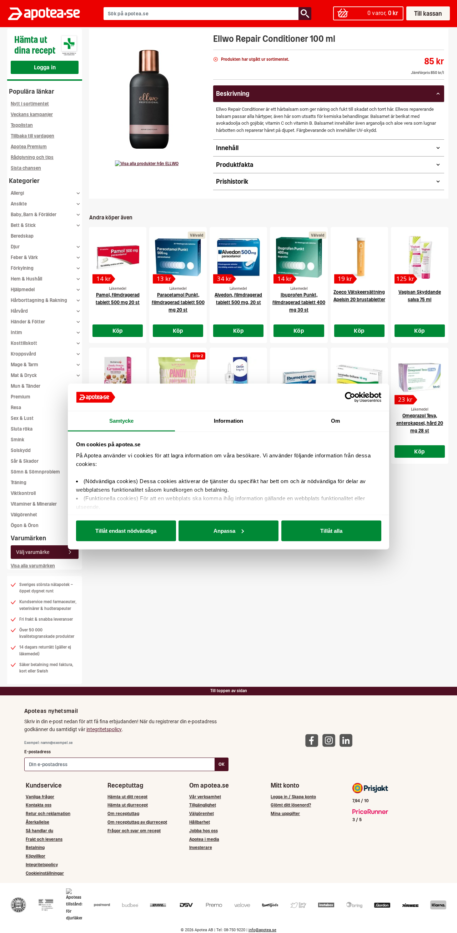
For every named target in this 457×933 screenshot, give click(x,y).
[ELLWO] (147, 163)
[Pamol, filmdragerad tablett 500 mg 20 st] (117, 257)
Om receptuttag (123, 813)
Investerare (200, 847)
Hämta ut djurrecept (127, 805)
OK (222, 764)
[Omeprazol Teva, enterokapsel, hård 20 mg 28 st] (419, 378)
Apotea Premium (29, 147)
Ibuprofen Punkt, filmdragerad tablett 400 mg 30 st (298, 302)
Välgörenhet (24, 515)
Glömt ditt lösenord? (291, 805)
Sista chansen (26, 168)
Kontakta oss (38, 805)
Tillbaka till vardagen (32, 136)
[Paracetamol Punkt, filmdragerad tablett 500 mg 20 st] (178, 257)
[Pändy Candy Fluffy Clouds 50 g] (178, 378)
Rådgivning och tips (32, 157)
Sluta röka (21, 429)
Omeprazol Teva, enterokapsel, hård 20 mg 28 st (419, 423)
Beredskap (22, 236)
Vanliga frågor (40, 796)
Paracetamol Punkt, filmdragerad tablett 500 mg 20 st (178, 302)
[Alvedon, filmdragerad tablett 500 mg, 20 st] (238, 257)
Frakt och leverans (44, 839)
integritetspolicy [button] (104, 729)
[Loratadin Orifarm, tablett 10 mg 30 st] (359, 378)
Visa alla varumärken (33, 566)
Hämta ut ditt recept (127, 796)
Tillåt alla (331, 530)
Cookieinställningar (45, 873)
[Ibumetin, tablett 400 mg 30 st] (298, 378)
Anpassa (224, 530)
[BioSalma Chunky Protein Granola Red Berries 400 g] (117, 378)
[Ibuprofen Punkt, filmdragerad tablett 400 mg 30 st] (298, 257)
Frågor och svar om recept (134, 830)
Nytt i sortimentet (30, 104)
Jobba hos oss (203, 830)
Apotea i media (204, 839)
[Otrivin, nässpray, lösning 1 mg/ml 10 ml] (238, 378)
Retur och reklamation (48, 813)
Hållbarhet (199, 822)
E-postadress (37, 751)
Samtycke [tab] (121, 421)
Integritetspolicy (42, 864)
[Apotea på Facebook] (313, 740)
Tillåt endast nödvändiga (125, 530)
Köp (117, 330)
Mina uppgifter (285, 813)
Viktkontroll (23, 493)
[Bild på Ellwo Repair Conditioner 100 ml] (149, 100)
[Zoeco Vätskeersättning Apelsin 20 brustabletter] (359, 257)
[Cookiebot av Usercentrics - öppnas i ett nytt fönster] (350, 397)
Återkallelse (37, 822)
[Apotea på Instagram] (330, 740)
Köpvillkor (35, 856)
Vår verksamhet (205, 796)
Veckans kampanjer (32, 114)
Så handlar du (39, 830)
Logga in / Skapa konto (293, 796)
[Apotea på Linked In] (347, 740)
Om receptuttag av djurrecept (137, 822)
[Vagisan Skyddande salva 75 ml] (419, 257)
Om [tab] (335, 421)
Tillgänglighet (202, 805)
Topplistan (22, 125)
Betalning (35, 847)
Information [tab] (228, 421)
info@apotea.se (262, 930)
